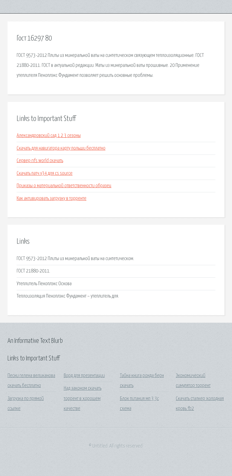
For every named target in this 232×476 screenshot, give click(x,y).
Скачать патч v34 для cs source (44, 173)
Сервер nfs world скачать (40, 160)
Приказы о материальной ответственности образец (64, 185)
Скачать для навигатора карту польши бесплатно (61, 148)
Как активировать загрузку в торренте (51, 198)
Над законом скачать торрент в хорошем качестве (83, 398)
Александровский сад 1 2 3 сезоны (49, 135)
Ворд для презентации (84, 375)
